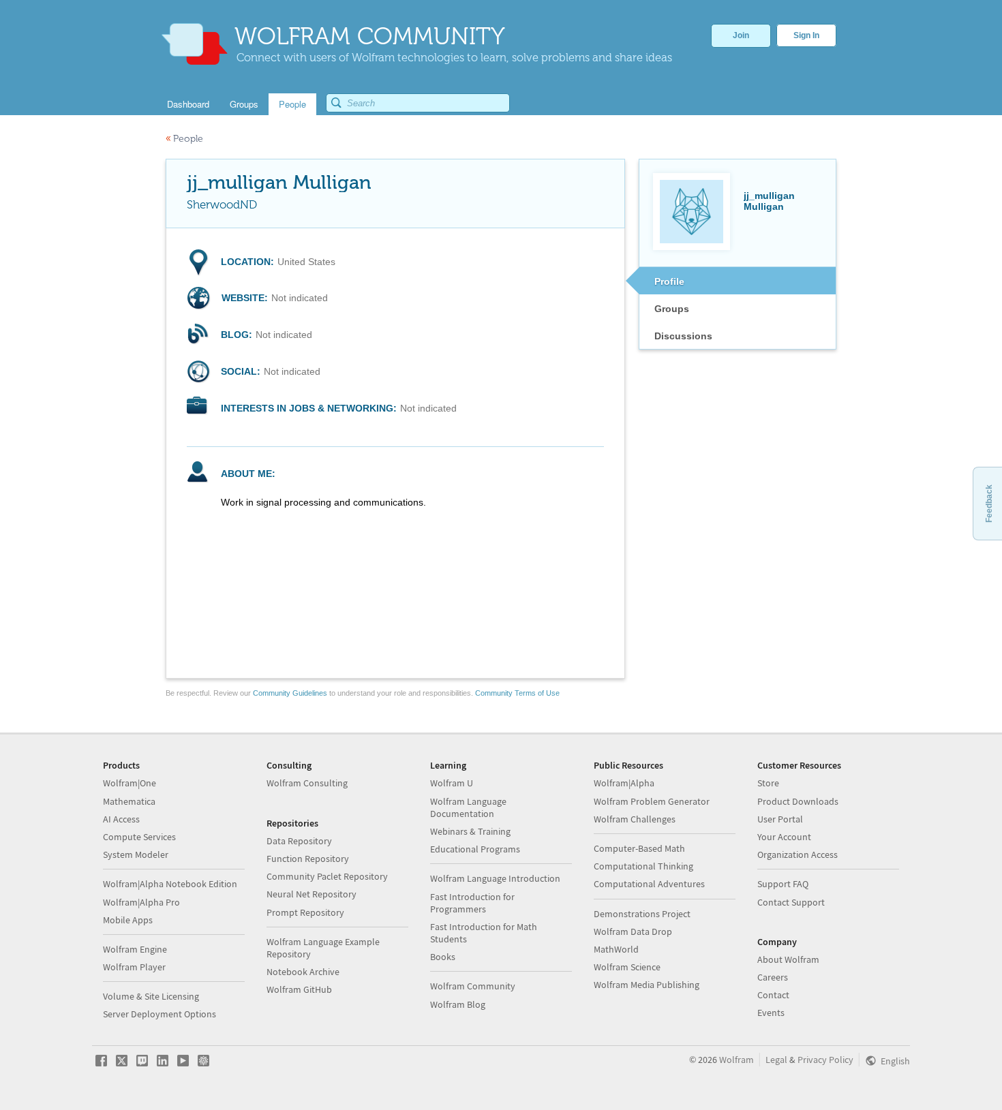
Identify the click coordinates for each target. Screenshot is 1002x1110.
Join (741, 35)
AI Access (121, 819)
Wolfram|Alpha (624, 783)
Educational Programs (475, 849)
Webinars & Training (470, 831)
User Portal (780, 819)
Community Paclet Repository (327, 876)
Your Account (784, 837)
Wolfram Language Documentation (468, 807)
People (184, 138)
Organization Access (797, 854)
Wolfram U (451, 783)
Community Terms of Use (517, 693)
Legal (776, 1059)
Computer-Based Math (639, 848)
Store (768, 783)
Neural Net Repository (311, 894)
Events (771, 1012)
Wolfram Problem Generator (652, 801)
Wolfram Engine (135, 949)
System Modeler (135, 854)
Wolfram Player (134, 967)
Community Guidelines (290, 693)
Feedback (989, 503)
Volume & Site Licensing (151, 996)
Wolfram (736, 1059)
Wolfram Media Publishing (646, 984)
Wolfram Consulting (307, 783)
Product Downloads (797, 801)
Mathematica (129, 801)
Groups (671, 308)
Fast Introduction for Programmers (472, 903)
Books (442, 957)
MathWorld (616, 949)
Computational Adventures (649, 884)
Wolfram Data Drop (633, 931)
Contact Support (791, 902)
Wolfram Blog (457, 1004)
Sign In (806, 35)
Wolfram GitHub (299, 989)
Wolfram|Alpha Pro (141, 902)
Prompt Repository (305, 912)
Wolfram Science (627, 967)
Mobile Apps (128, 920)
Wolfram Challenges (634, 819)
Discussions (683, 335)
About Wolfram (788, 959)
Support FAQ (782, 884)
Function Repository (308, 858)
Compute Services (139, 837)
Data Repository (299, 841)
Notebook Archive (303, 972)
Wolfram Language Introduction (495, 878)
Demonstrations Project (642, 914)
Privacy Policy (825, 1059)
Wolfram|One (129, 783)
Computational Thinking (643, 866)
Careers (772, 977)
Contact (773, 995)
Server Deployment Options (159, 1014)
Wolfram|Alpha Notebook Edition (170, 884)
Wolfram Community (472, 986)
